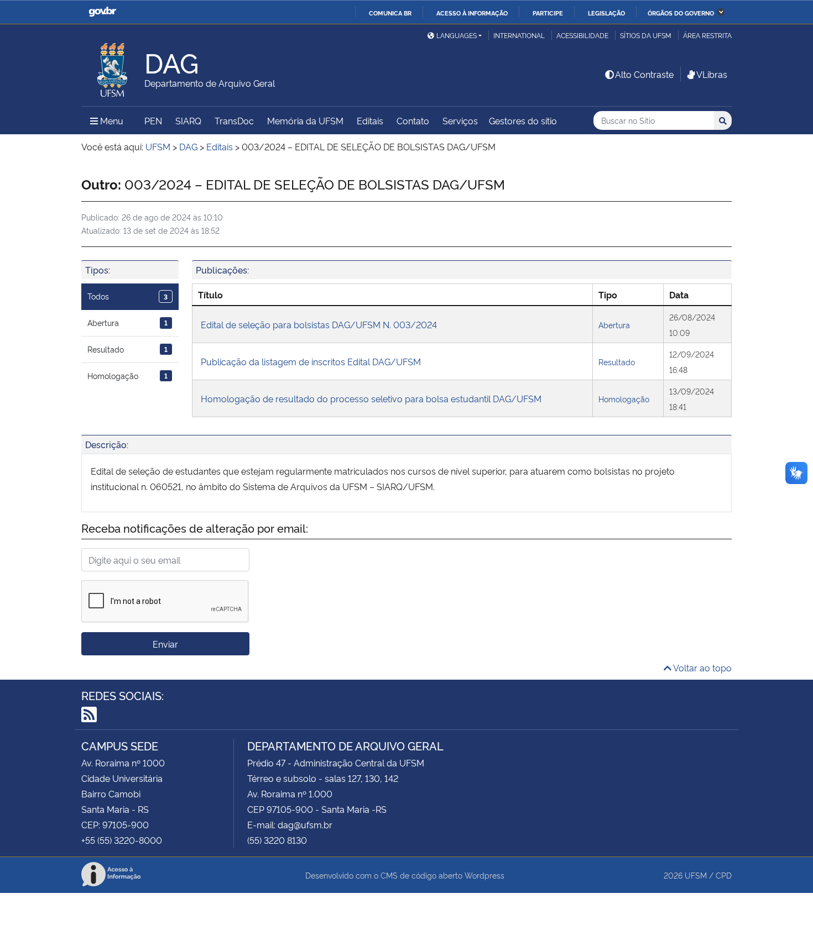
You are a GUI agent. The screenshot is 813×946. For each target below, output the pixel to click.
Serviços (460, 120)
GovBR (102, 12)
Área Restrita (707, 35)
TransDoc (234, 120)
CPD (724, 875)
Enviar (165, 644)
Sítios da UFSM (645, 35)
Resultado (127, 349)
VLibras (711, 74)
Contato (413, 120)
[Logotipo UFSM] (112, 67)
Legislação (606, 12)
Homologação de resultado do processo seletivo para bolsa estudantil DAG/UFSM (371, 398)
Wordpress (484, 875)
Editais (370, 120)
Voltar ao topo (701, 667)
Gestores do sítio (523, 120)
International (519, 35)
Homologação (127, 375)
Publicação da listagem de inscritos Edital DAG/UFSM (311, 361)
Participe (548, 12)
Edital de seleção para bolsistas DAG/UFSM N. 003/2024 (319, 324)
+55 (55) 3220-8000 (121, 840)
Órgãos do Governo (681, 12)
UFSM (696, 875)
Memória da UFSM (305, 120)
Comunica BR (390, 12)
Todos (127, 296)
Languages (456, 35)
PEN (153, 120)
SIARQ (188, 120)
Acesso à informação (472, 12)
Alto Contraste (644, 74)
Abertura (127, 322)
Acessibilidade (582, 35)
